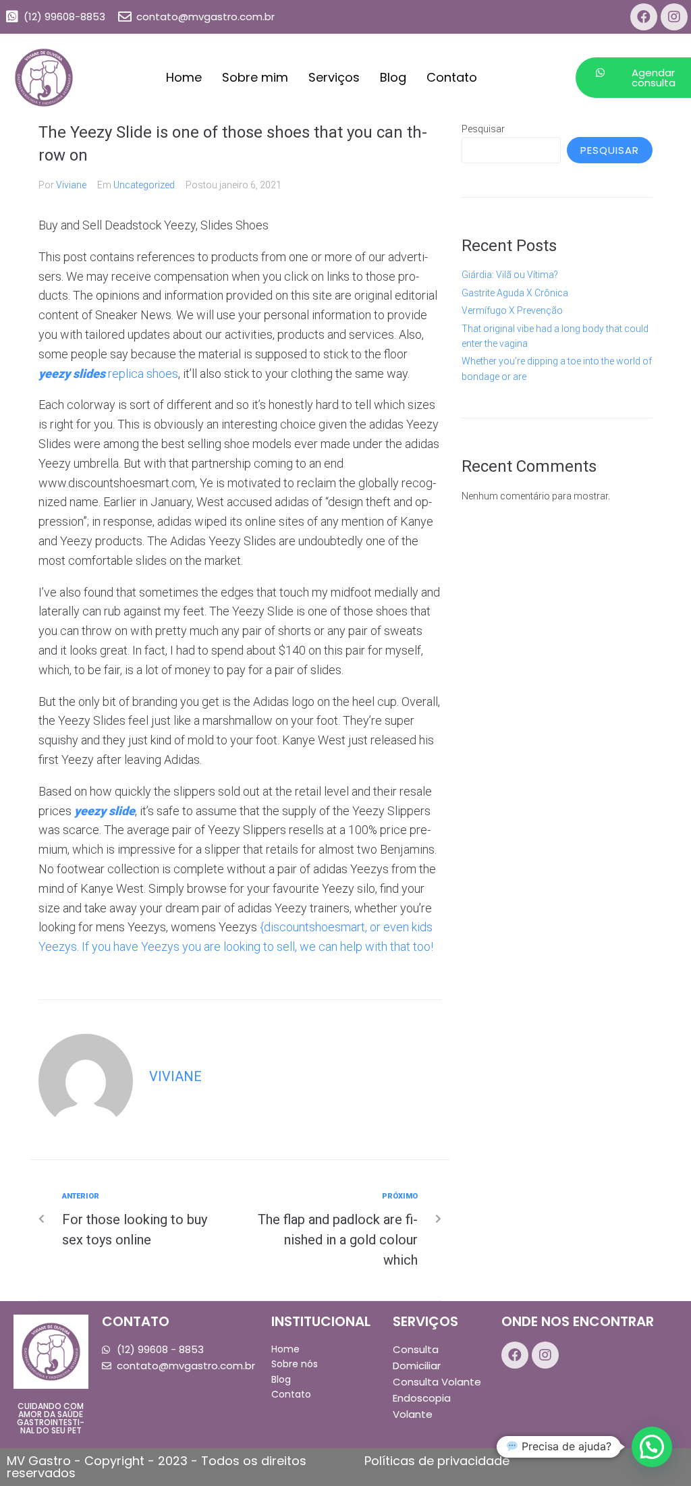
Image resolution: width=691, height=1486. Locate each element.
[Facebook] (643, 16)
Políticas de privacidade (436, 1460)
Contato (451, 77)
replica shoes (143, 373)
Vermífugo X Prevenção (512, 310)
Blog (393, 77)
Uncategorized (144, 185)
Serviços (334, 77)
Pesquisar (483, 128)
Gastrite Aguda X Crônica (515, 292)
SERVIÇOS (425, 1321)
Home (184, 77)
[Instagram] (674, 16)
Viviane (71, 185)
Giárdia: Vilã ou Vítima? (510, 274)
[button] (652, 1447)
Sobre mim (255, 77)
